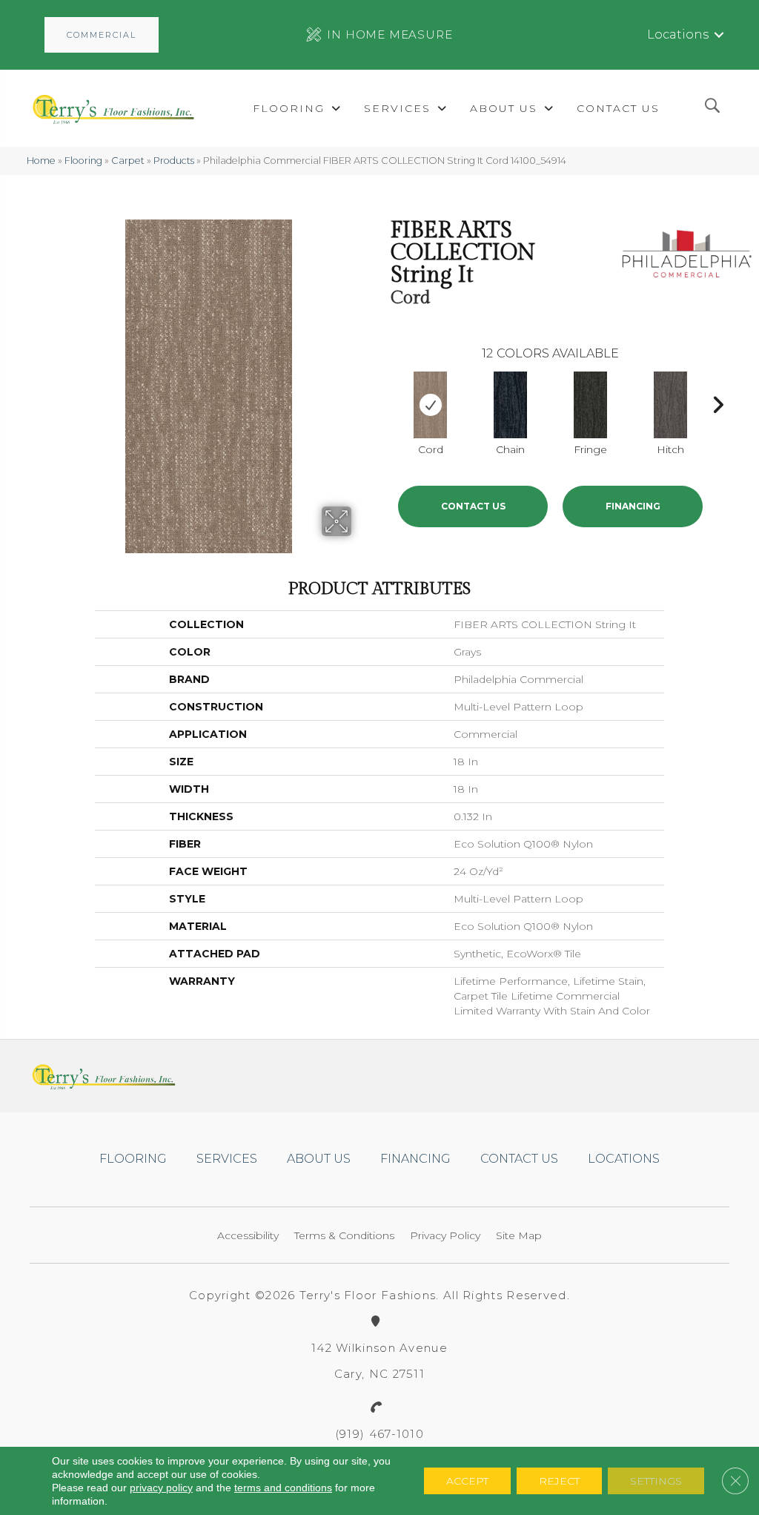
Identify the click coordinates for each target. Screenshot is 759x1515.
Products (173, 160)
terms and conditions (283, 1487)
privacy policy (161, 1487)
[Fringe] (590, 405)
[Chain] (510, 405)
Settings (656, 1481)
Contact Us (473, 506)
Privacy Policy (445, 1235)
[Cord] (430, 405)
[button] (101, 35)
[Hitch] (670, 405)
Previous (383, 401)
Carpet (128, 160)
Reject (559, 1481)
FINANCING (633, 506)
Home (41, 160)
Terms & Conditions (344, 1235)
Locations (678, 34)
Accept (467, 1481)
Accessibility (248, 1235)
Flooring (83, 160)
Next (717, 401)
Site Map (519, 1235)
